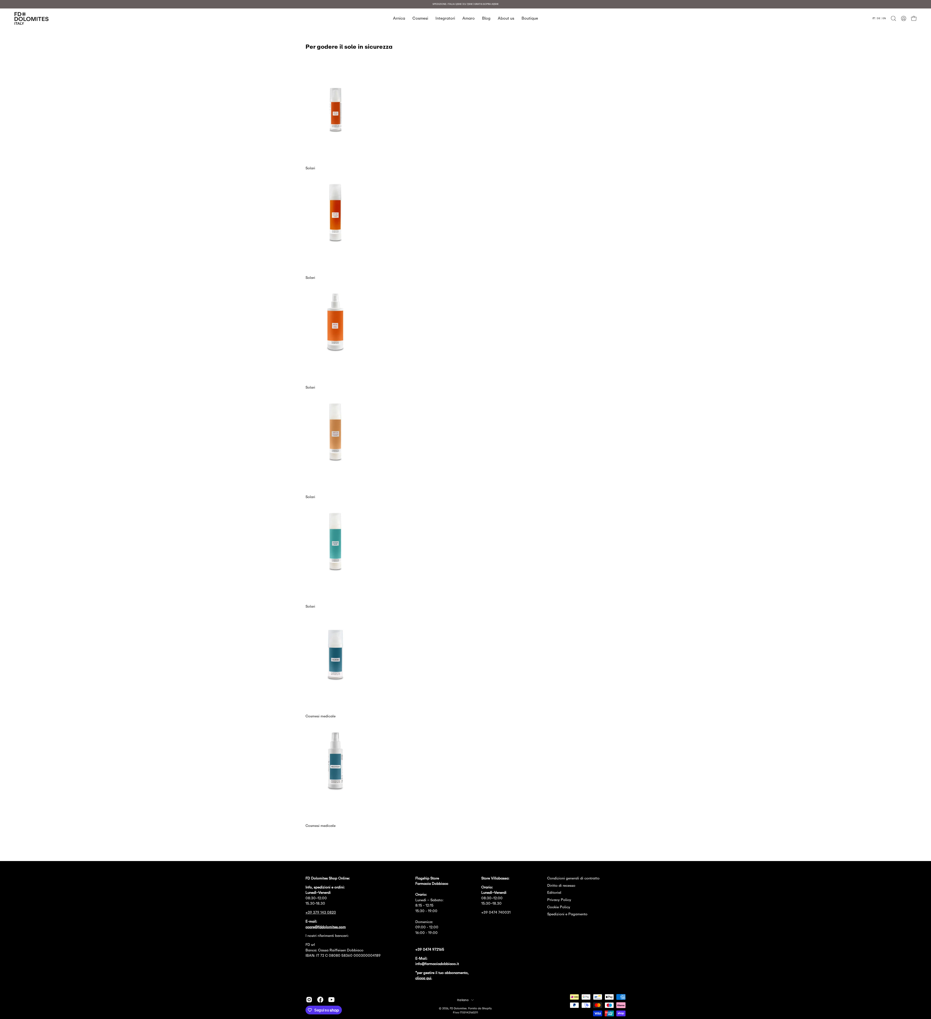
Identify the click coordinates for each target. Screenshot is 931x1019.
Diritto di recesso (561, 885)
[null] (335, 132)
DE (878, 18)
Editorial (554, 892)
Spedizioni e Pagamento (567, 914)
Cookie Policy (558, 907)
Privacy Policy (559, 900)
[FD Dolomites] (31, 18)
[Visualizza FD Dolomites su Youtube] (331, 999)
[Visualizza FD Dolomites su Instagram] (309, 999)
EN (884, 18)
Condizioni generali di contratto (573, 878)
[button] (893, 18)
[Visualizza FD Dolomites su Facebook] (320, 999)
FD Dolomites (458, 1008)
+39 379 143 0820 (320, 912)
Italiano (463, 1000)
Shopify (486, 1008)
